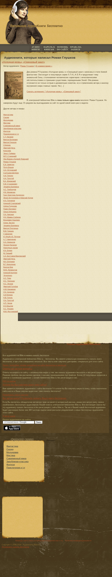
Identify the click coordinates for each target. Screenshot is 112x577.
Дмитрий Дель (9, 148)
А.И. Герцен (8, 176)
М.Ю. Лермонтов (10, 270)
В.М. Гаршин (8, 231)
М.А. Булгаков (9, 262)
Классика (7, 151)
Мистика (6, 123)
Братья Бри (8, 267)
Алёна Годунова (10, 206)
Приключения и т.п (11, 134)
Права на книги (75, 48)
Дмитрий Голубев (10, 287)
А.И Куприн (8, 295)
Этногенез (7, 275)
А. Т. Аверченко (9, 239)
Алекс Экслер (9, 223)
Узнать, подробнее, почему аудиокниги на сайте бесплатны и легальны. (34, 365)
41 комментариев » (43, 66)
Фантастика (8, 115)
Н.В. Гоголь (8, 298)
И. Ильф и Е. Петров (11, 237)
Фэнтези (6, 131)
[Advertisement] (71, 462)
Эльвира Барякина (11, 187)
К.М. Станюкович (10, 184)
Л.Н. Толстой (8, 300)
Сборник (6, 145)
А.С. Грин (7, 278)
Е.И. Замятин (8, 165)
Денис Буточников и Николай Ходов (18, 198)
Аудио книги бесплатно (35, 48)
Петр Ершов (8, 167)
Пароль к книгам (49, 48)
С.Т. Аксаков (8, 137)
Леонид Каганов (10, 245)
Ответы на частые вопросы (17, 368)
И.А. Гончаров (9, 201)
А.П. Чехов (7, 303)
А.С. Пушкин (8, 309)
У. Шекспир (7, 234)
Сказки (6, 117)
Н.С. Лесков (8, 284)
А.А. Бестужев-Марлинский (14, 256)
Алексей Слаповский (12, 203)
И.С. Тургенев (9, 281)
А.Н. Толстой (8, 178)
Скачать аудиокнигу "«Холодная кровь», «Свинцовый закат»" (54, 91)
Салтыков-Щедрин (11, 173)
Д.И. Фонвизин (9, 192)
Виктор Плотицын (10, 228)
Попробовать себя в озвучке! (15, 395)
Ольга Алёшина (9, 212)
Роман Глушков (27, 66)
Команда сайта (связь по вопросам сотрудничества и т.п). (39, 541)
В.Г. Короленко (9, 264)
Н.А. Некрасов (9, 242)
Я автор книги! (9, 416)
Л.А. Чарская (8, 214)
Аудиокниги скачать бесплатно (15, 547)
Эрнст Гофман (9, 153)
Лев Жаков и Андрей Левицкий (16, 159)
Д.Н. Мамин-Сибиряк (12, 217)
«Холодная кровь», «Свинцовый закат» (23, 62)
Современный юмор (11, 126)
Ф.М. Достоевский (10, 312)
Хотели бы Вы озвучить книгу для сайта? (25, 384)
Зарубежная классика (12, 129)
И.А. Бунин (7, 251)
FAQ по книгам (62, 48)
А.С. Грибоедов (9, 190)
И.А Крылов (8, 306)
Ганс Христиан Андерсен (13, 195)
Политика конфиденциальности (78, 541)
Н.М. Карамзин (9, 289)
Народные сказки (10, 248)
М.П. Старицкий (9, 156)
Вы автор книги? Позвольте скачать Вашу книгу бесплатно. (35, 398)
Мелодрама (8, 120)
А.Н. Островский (10, 170)
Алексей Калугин (10, 273)
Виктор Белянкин (10, 140)
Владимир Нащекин (11, 220)
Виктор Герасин (9, 142)
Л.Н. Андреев (8, 292)
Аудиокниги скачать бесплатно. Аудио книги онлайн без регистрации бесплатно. (57, 28)
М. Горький (7, 253)
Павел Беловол (9, 209)
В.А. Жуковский (9, 181)
